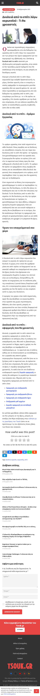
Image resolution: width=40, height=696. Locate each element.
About (20, 638)
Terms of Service (27, 681)
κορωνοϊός (20, 460)
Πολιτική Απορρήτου (20, 653)
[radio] (12, 440)
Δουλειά (8, 460)
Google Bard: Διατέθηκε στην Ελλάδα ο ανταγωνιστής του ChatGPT (15, 518)
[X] (15, 673)
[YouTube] (20, 673)
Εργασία (14, 460)
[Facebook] (11, 673)
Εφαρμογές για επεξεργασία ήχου (18, 398)
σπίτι (26, 460)
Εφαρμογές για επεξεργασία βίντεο (19, 394)
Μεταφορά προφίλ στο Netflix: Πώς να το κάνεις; (19, 526)
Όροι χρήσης (20, 648)
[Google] (24, 673)
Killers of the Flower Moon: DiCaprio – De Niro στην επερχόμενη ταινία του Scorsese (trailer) (19, 508)
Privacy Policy (13, 681)
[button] (2, 3)
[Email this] (4, 452)
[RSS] (29, 673)
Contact (20, 658)
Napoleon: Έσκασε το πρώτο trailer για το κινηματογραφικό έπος (16, 545)
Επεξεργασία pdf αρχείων (15, 401)
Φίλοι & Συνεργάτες (20, 643)
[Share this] (9, 452)
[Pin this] (19, 452)
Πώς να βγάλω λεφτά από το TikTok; (14, 479)
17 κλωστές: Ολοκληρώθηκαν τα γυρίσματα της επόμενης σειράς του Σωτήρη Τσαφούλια (18, 535)
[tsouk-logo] (20, 3)
